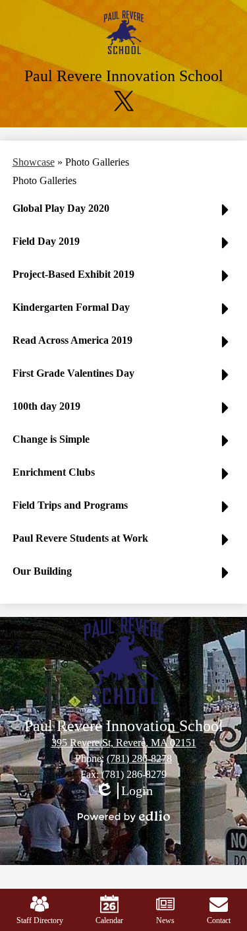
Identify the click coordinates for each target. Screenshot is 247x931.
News (165, 920)
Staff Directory (39, 920)
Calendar (109, 920)
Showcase (34, 162)
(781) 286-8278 (139, 758)
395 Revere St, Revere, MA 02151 (123, 742)
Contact (219, 920)
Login (124, 791)
